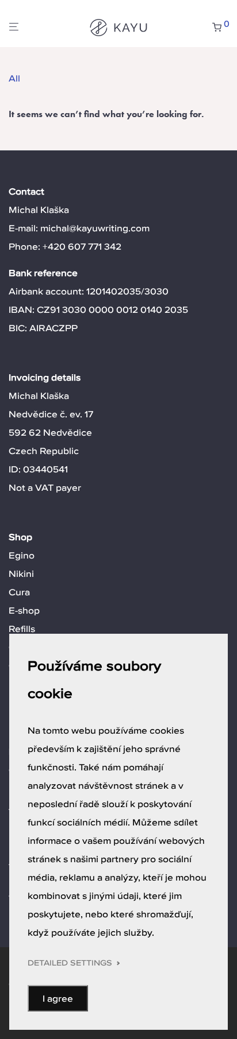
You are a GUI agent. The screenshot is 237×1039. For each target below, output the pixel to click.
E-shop (24, 610)
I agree (58, 998)
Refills (22, 628)
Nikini (21, 573)
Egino (22, 555)
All (14, 78)
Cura (19, 592)
